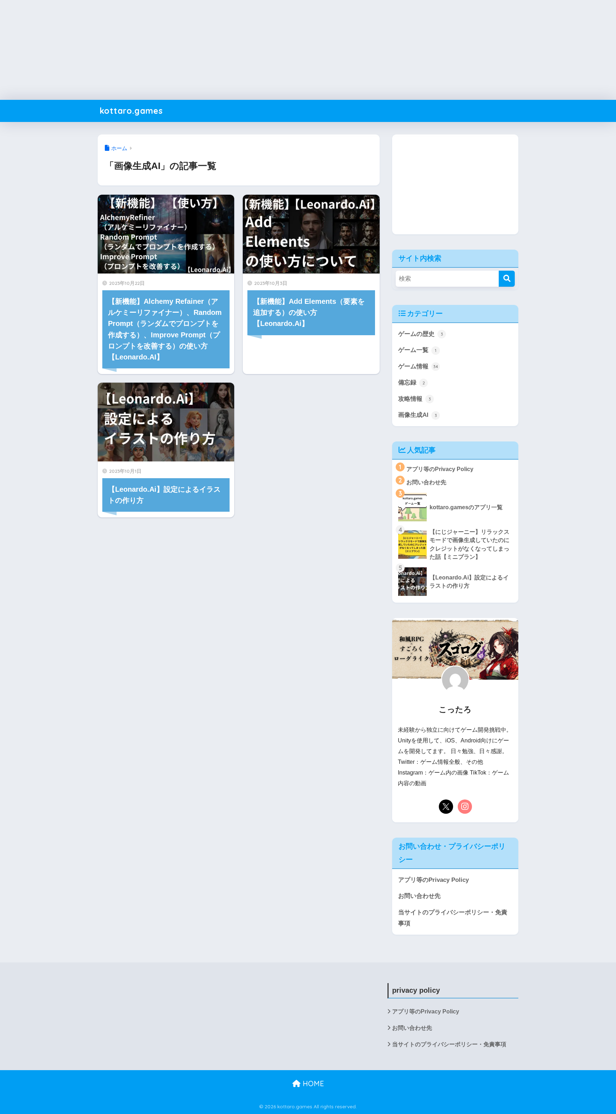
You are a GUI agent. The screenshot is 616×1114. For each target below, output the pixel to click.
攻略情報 (414, 398)
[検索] (507, 279)
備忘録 (411, 382)
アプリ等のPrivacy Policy (433, 879)
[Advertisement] (214, 50)
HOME (312, 1083)
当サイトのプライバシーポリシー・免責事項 (452, 918)
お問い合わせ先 (419, 895)
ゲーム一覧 (417, 349)
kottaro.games (131, 111)
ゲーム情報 (418, 366)
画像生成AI (417, 414)
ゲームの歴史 (420, 333)
